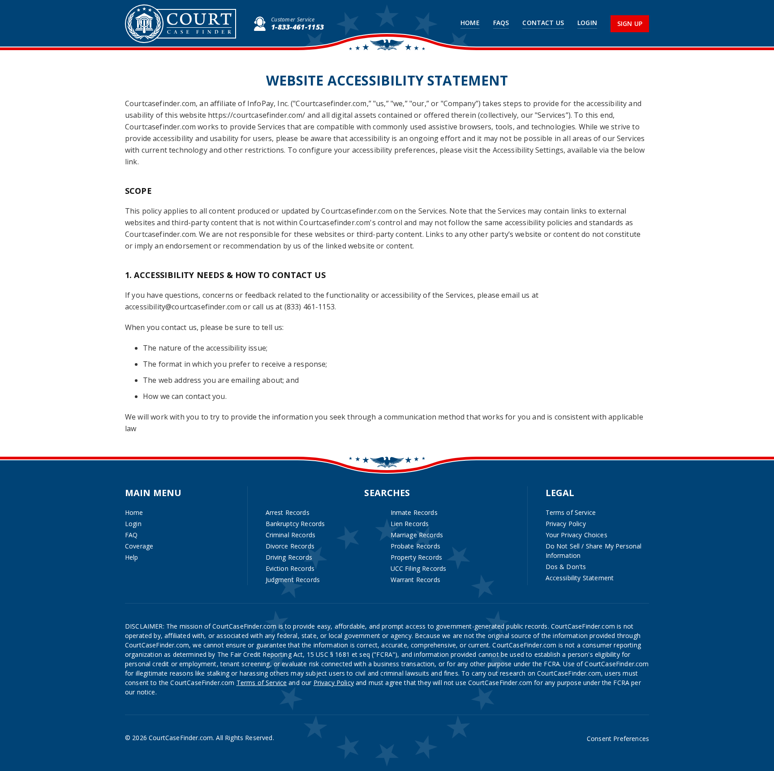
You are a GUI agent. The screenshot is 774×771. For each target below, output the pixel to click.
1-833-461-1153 (297, 27)
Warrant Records (415, 579)
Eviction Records (290, 568)
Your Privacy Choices (576, 535)
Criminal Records (291, 535)
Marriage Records (417, 535)
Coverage (139, 546)
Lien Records (410, 523)
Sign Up (629, 23)
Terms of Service (571, 512)
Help (131, 557)
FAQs (501, 23)
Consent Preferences (618, 738)
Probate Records (415, 546)
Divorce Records (290, 546)
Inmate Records (414, 512)
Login (587, 23)
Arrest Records (288, 512)
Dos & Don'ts (566, 566)
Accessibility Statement (580, 578)
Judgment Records (293, 579)
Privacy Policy (566, 523)
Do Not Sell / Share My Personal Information (594, 551)
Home (470, 23)
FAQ (131, 535)
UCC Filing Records (419, 568)
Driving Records (289, 557)
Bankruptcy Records (295, 523)
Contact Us (543, 23)
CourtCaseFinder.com (180, 23)
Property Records (417, 557)
